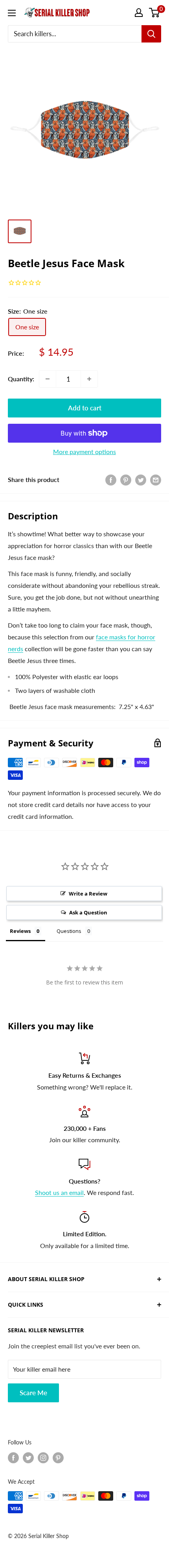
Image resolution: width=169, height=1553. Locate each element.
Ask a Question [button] (88, 912)
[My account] (139, 12)
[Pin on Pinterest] (125, 479)
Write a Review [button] (88, 893)
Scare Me (33, 1393)
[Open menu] (12, 13)
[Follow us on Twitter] (28, 1457)
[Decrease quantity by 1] (47, 379)
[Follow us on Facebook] (13, 1457)
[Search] (151, 33)
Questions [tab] (69, 930)
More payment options (84, 451)
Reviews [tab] (20, 930)
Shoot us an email (59, 1192)
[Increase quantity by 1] (89, 379)
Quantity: (21, 378)
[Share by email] (155, 479)
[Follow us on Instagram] (43, 1457)
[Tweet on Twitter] (140, 479)
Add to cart (84, 408)
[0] (155, 12)
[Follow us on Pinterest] (58, 1457)
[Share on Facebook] (110, 479)
